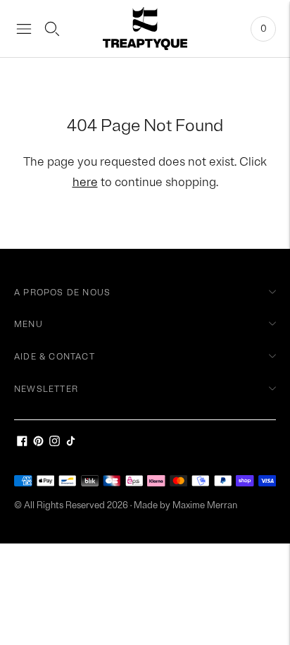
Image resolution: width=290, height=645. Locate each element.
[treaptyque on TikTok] (70, 443)
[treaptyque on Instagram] (54, 443)
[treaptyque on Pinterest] (38, 443)
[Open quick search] (52, 28)
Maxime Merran (204, 505)
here (85, 182)
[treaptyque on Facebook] (22, 443)
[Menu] (24, 28)
